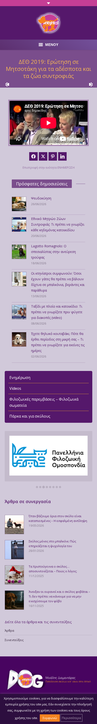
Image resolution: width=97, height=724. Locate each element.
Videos (15, 388)
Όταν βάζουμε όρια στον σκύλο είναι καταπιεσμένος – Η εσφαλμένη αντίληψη (58, 518)
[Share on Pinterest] (52, 156)
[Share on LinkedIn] (62, 156)
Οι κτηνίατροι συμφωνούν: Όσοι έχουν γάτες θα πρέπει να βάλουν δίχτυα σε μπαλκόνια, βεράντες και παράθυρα (58, 282)
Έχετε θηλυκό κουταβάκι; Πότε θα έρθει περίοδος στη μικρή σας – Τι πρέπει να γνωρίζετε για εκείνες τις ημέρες (58, 342)
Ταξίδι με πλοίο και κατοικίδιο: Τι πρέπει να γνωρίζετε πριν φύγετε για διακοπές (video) (56, 312)
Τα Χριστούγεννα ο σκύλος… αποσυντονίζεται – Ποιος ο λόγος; (53, 568)
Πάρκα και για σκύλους (29, 416)
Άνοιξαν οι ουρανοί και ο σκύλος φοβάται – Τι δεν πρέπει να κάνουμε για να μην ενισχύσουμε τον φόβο (59, 596)
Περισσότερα (71, 718)
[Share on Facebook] (33, 156)
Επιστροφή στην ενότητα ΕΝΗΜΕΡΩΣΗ (49, 168)
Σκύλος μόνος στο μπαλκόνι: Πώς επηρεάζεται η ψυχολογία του (52, 543)
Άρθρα (9, 630)
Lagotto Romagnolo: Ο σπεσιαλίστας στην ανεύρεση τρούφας (53, 252)
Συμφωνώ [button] (50, 718)
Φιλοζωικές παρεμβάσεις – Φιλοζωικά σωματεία (43, 402)
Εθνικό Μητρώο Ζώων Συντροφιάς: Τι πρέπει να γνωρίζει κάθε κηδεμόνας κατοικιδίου (57, 224)
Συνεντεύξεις (14, 640)
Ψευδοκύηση (41, 198)
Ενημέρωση (19, 377)
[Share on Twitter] (43, 156)
